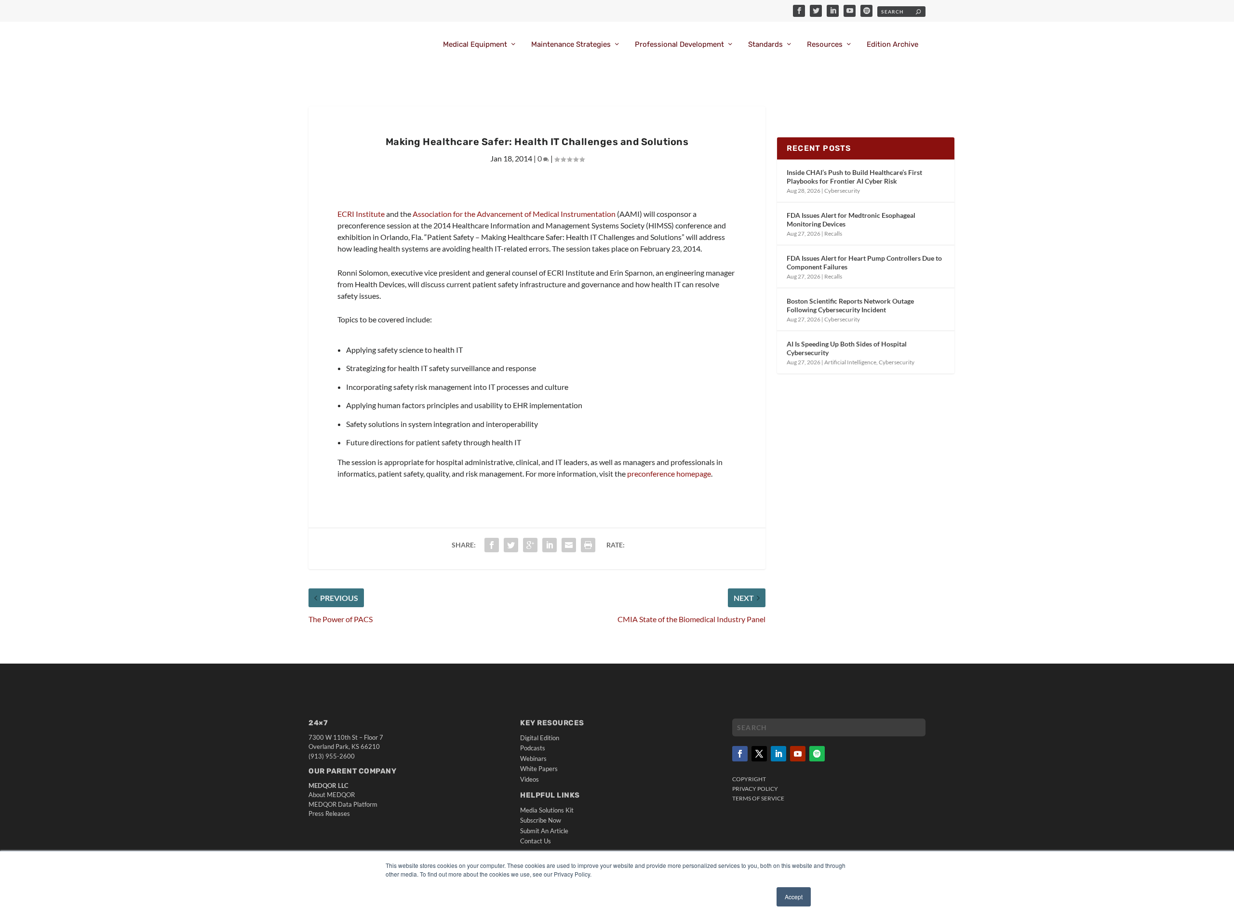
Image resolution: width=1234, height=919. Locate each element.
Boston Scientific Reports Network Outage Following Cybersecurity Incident (850, 305)
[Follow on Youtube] (797, 753)
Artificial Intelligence (850, 362)
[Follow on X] (759, 753)
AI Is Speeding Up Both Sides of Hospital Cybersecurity (847, 348)
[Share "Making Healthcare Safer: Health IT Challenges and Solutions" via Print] (588, 545)
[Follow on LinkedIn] (778, 753)
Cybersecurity (842, 190)
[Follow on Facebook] (740, 753)
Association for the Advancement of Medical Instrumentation (514, 213)
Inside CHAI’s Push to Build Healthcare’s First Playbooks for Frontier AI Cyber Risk (854, 176)
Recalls (833, 233)
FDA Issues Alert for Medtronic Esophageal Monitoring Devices (851, 219)
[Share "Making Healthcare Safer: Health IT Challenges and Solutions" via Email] (568, 545)
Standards (765, 44)
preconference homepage (669, 473)
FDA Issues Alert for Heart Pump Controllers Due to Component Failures (864, 262)
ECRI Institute (361, 213)
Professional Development (679, 44)
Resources (825, 44)
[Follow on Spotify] (817, 753)
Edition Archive (892, 44)
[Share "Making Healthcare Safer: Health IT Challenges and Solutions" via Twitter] (511, 545)
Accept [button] (794, 896)
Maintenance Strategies (571, 44)
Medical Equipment (475, 44)
